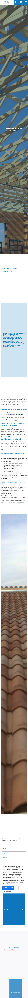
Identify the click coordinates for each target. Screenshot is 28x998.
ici (14, 883)
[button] (25, 2)
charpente (19, 503)
